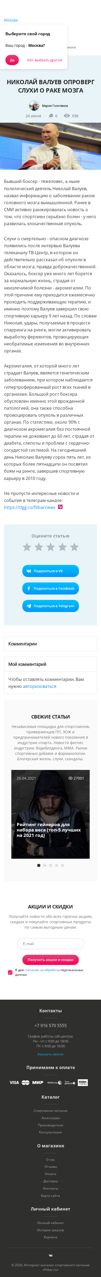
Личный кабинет (50, 1223)
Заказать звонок (50, 1054)
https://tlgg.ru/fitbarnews (29, 507)
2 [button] (44, 865)
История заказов (50, 1230)
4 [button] (56, 865)
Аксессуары (50, 1118)
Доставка (50, 1181)
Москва (11, 20)
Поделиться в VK (48, 570)
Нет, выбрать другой (44, 60)
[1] (27, 546)
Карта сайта (50, 1196)
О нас (50, 1160)
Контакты (50, 1188)
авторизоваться (39, 686)
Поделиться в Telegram (54, 605)
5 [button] (62, 865)
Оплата (50, 1174)
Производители (50, 1125)
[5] (74, 546)
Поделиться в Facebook (54, 588)
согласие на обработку (42, 970)
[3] (50, 546)
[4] (62, 546)
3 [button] (50, 865)
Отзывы (50, 1167)
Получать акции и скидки (51, 959)
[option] (50, 815)
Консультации (50, 1132)
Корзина (50, 1237)
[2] (39, 546)
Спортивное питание (51, 1111)
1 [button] (38, 865)
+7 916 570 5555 (50, 1025)
